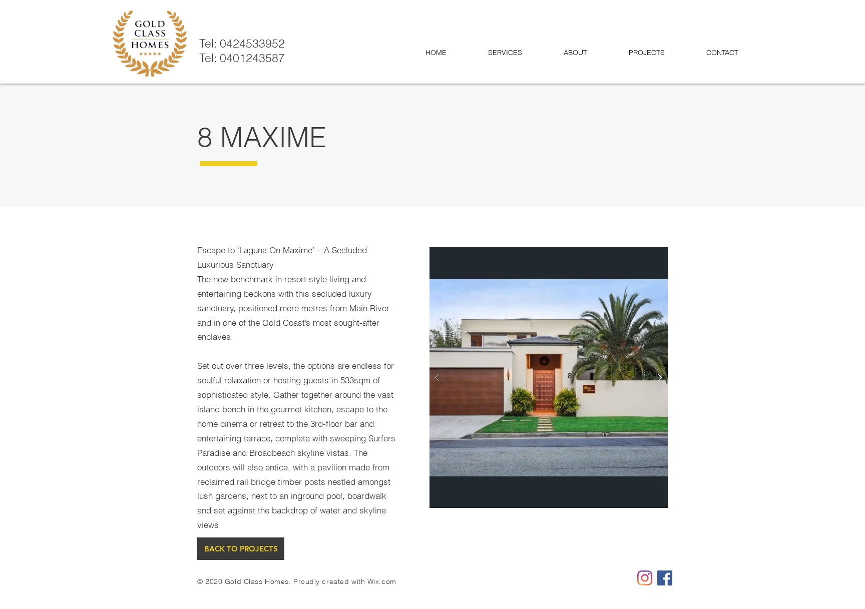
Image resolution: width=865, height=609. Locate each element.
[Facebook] (664, 577)
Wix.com (381, 581)
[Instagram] (644, 577)
